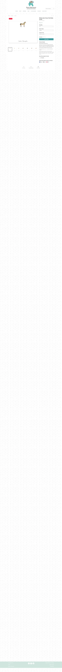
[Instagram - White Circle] (29, 663)
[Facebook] (33, 663)
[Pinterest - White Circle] (31, 663)
